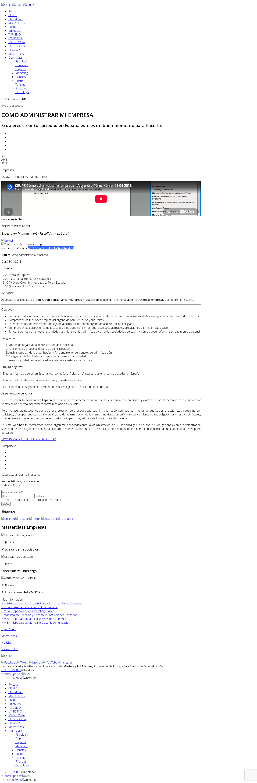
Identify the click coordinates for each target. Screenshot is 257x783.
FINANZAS (15, 50)
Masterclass (16, 54)
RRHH (12, 27)
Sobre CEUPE (9, 649)
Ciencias (20, 77)
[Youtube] (22, 519)
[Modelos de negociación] (18, 535)
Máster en (41, 603)
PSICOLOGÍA (16, 42)
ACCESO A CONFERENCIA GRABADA (51, 248)
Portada (13, 11)
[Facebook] (65, 519)
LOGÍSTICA (15, 38)
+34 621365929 (11, 678)
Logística (20, 69)
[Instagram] (49, 519)
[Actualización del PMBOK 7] (19, 578)
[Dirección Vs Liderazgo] (17, 557)
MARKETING (16, 23)
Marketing (21, 73)
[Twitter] (35, 519)
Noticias (6, 642)
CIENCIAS (14, 31)
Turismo (20, 84)
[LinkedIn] (8, 519)
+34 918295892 (11, 670)
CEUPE (12, 15)
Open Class (15, 57)
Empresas (21, 65)
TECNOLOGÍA (17, 46)
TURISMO (14, 34)
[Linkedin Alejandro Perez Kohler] (7, 240)
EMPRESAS (15, 19)
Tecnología (22, 92)
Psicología (21, 61)
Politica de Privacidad (48, 500)
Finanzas (21, 88)
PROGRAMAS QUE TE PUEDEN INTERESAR (28, 439)
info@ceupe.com (11, 674)
